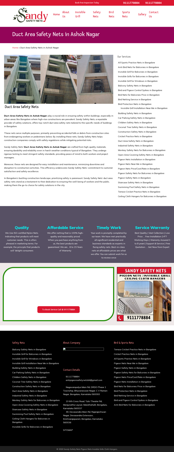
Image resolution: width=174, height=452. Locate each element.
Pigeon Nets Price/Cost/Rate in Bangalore (139, 168)
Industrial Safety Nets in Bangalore (135, 145)
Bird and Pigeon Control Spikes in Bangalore (140, 90)
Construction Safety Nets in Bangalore (137, 131)
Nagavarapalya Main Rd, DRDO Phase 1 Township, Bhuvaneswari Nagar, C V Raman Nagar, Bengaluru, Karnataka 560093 (85, 391)
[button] (58, 309)
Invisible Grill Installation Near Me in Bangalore (144, 108)
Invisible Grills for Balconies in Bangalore (138, 76)
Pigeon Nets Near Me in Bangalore (135, 164)
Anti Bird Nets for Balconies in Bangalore (138, 67)
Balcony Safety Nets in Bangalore (135, 85)
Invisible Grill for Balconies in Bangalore (138, 71)
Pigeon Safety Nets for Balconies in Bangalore (141, 173)
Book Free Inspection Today (87, 2)
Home (15, 47)
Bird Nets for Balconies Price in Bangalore (139, 94)
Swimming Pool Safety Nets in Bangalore (138, 187)
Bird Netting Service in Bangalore (134, 99)
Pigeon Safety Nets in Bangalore (134, 177)
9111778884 (72, 376)
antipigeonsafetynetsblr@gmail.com (83, 380)
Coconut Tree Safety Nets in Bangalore (137, 127)
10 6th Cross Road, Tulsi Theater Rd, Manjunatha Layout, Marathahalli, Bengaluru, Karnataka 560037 (85, 405)
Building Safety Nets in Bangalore (135, 113)
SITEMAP (68, 430)
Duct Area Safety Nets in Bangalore (136, 141)
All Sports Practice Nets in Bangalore (136, 62)
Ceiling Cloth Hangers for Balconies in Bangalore (142, 196)
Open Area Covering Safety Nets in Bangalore (141, 154)
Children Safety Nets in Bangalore (135, 122)
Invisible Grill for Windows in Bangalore (138, 81)
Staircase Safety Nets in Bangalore (135, 182)
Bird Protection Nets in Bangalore (134, 104)
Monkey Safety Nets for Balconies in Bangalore (141, 150)
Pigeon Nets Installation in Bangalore (136, 159)
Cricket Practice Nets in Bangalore (135, 136)
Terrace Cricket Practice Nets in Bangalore (139, 191)
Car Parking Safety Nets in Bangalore (136, 118)
